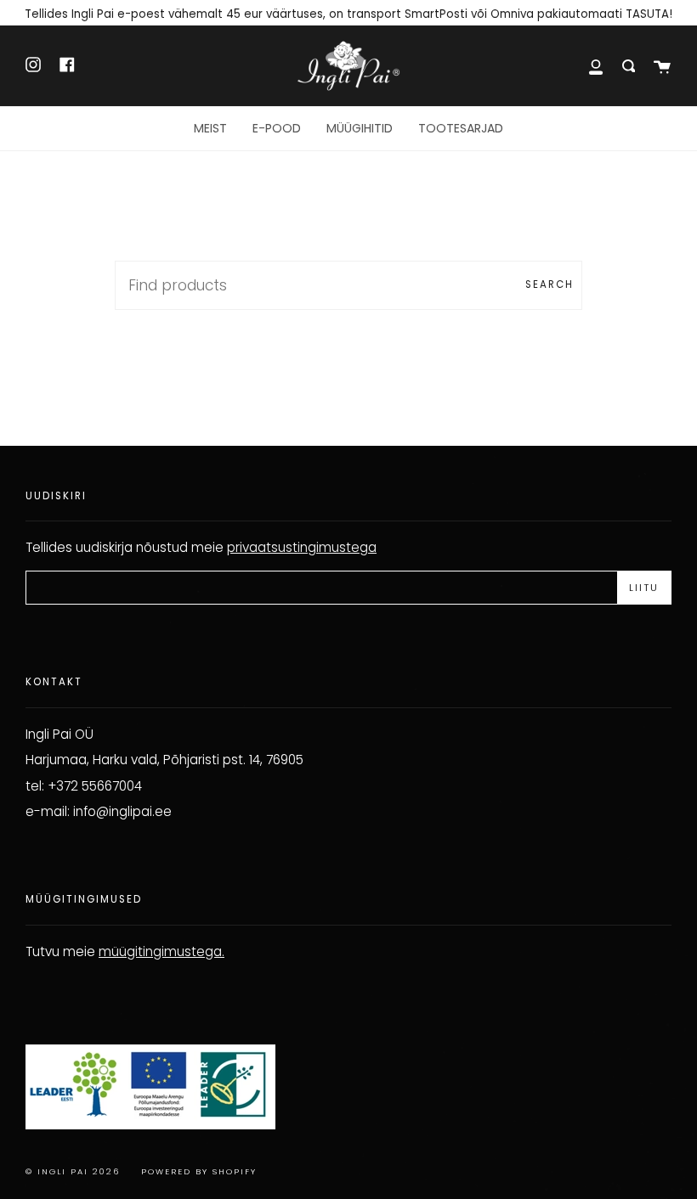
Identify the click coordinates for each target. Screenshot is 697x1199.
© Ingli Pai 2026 (73, 1171)
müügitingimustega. (161, 951)
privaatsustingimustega (302, 547)
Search (549, 284)
